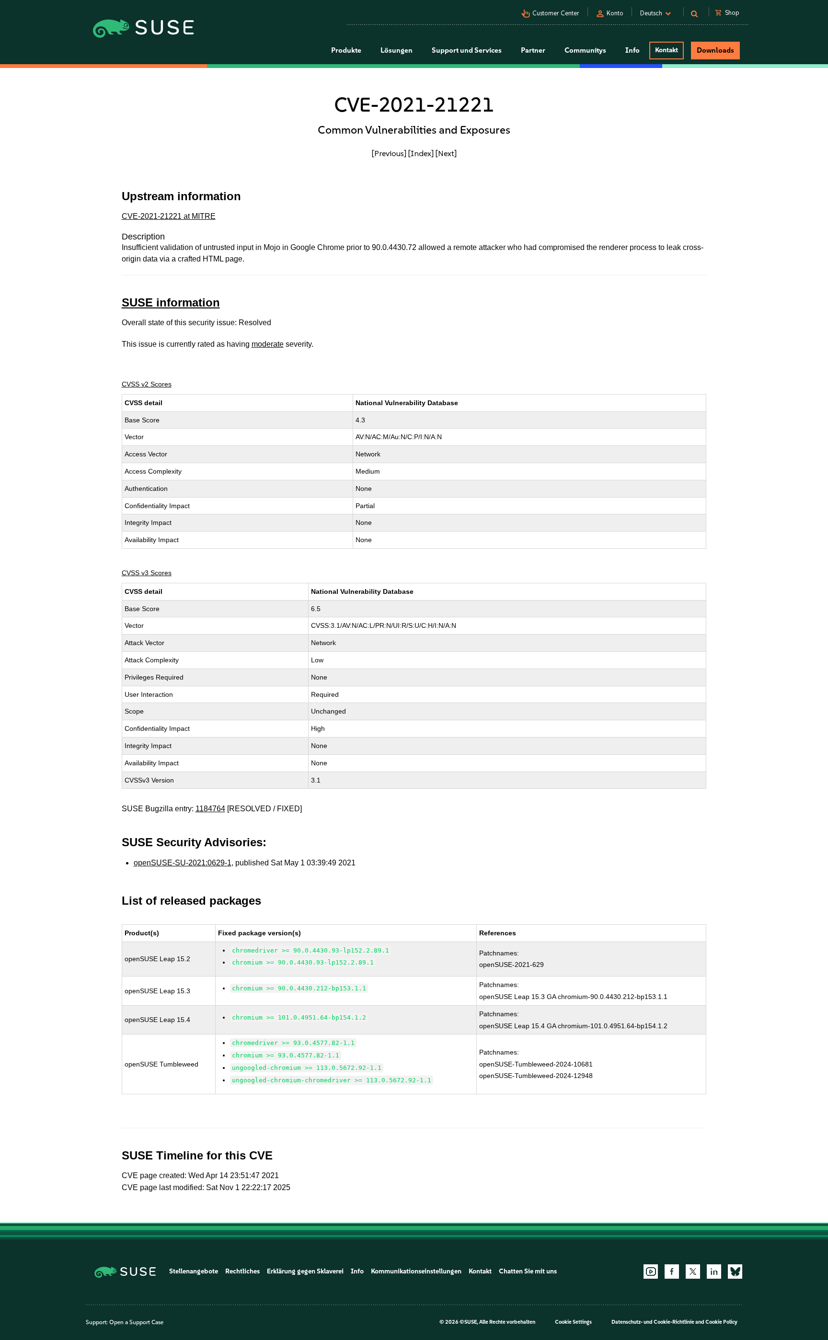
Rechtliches (242, 1271)
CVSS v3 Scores (147, 573)
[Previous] (389, 153)
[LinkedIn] (714, 1271)
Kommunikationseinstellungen (416, 1271)
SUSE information (171, 302)
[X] (693, 1271)
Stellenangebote (193, 1271)
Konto (615, 13)
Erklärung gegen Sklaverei (305, 1271)
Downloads (715, 50)
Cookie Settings (573, 1322)
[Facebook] (672, 1271)
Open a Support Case (136, 1322)
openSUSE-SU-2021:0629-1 (182, 863)
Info (357, 1271)
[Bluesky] (735, 1271)
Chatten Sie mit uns (528, 1271)
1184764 (210, 809)
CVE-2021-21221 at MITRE (169, 216)
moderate (268, 344)
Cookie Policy (721, 1322)
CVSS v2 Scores (147, 384)
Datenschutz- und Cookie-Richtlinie (652, 1322)
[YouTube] (651, 1271)
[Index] (421, 153)
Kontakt (666, 50)
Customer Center (555, 13)
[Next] (446, 153)
